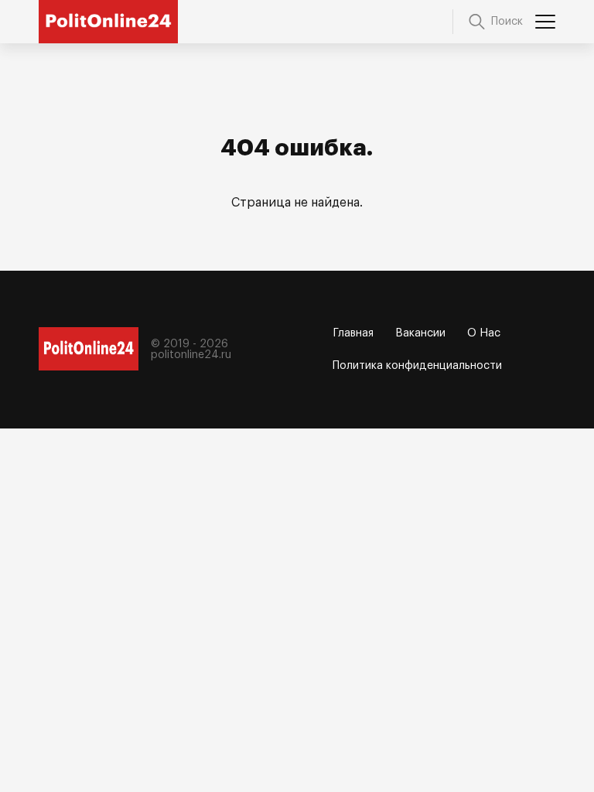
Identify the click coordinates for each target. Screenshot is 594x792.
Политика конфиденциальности (417, 365)
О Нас (483, 333)
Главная (353, 333)
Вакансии (420, 333)
